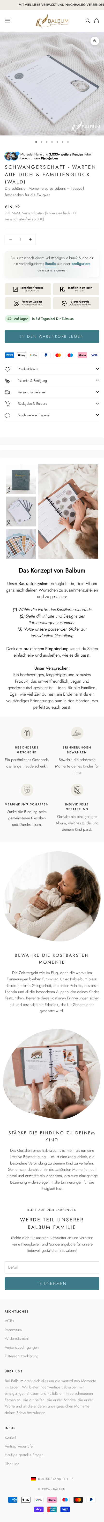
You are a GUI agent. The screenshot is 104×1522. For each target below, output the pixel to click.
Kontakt (10, 1437)
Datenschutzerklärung (21, 1356)
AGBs (9, 1321)
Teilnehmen (52, 1283)
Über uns (12, 1464)
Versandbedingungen (22, 1347)
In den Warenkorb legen (52, 336)
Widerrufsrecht (17, 1338)
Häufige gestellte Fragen (24, 1455)
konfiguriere (81, 263)
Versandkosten (33, 213)
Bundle (50, 263)
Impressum (13, 1330)
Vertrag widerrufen (20, 1446)
